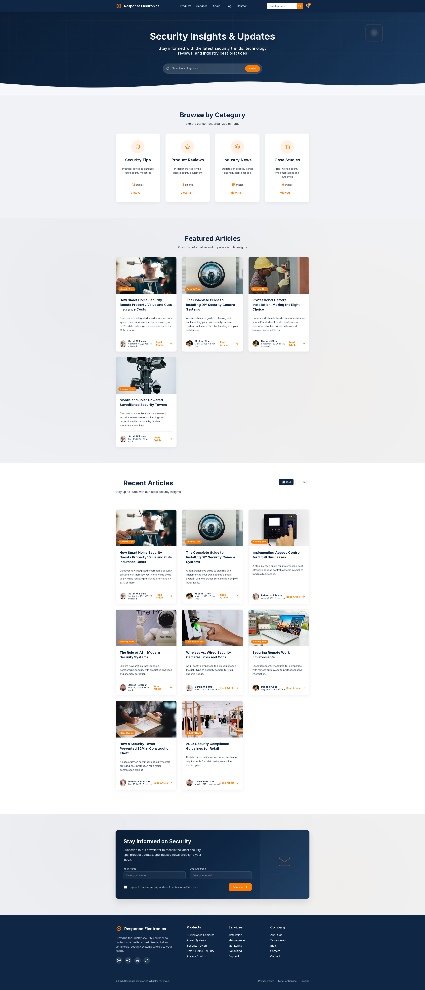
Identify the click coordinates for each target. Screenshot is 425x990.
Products (185, 6)
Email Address (198, 868)
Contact (242, 6)
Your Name (130, 868)
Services (201, 6)
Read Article (160, 343)
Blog (228, 6)
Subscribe (238, 887)
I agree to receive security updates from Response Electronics (164, 887)
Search (252, 68)
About (216, 6)
